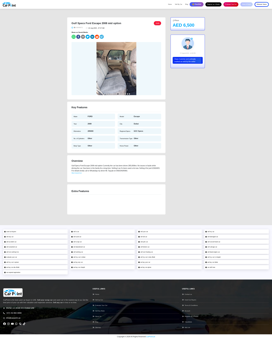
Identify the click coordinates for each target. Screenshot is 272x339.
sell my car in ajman (12, 262)
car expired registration (13, 272)
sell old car (143, 236)
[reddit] (97, 37)
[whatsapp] (74, 37)
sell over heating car (146, 252)
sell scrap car (77, 242)
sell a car (76, 231)
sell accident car (11, 242)
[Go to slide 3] (106, 94)
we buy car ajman (145, 267)
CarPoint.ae (150, 337)
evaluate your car (11, 257)
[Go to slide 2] (104, 94)
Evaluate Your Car (231, 4)
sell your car (144, 231)
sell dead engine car (213, 252)
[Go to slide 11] (121, 94)
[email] (83, 37)
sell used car (77, 236)
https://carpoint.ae (77, 173)
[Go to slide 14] (127, 94)
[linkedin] (92, 37)
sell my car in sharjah (214, 257)
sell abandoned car (79, 247)
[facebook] (78, 37)
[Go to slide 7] (114, 94)
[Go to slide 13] (125, 94)
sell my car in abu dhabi (147, 257)
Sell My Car (178, 4)
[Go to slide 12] (123, 94)
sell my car (210, 231)
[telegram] (102, 37)
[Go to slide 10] (119, 94)
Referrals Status (262, 4)
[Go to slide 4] (108, 94)
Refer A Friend (246, 4)
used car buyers (11, 231)
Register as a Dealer (213, 4)
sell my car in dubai (79, 257)
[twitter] (88, 37)
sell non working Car (12, 252)
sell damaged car (212, 236)
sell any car (9, 236)
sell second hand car (213, 242)
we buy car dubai (212, 262)
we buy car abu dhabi (12, 267)
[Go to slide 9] (118, 94)
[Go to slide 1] (102, 94)
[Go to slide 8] (116, 94)
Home (170, 4)
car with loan (211, 267)
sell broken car (144, 247)
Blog (186, 4)
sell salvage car (212, 247)
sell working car (78, 252)
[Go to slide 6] (112, 94)
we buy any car (78, 262)
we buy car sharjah (79, 267)
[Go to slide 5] (110, 94)
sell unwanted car (11, 247)
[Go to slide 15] (129, 94)
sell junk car (144, 242)
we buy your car (145, 262)
